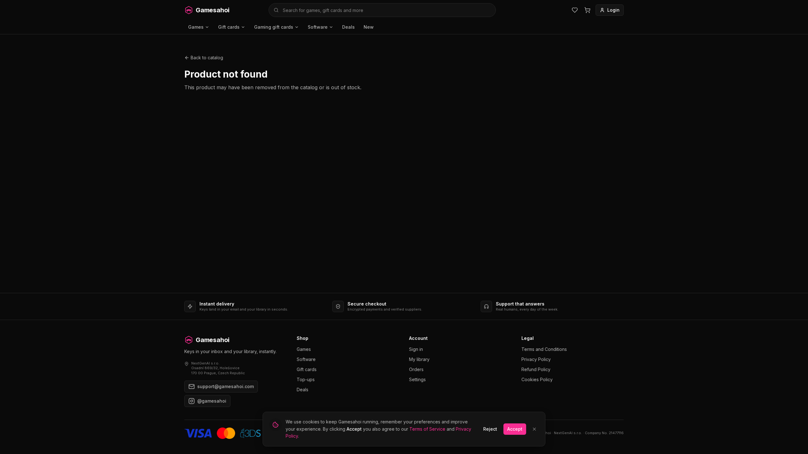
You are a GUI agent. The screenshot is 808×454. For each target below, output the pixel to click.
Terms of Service (427, 429)
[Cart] (587, 10)
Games (196, 27)
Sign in (416, 349)
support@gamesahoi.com (225, 386)
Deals (348, 27)
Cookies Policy (537, 379)
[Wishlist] (574, 10)
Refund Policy (535, 369)
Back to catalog (207, 57)
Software (318, 27)
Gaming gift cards (273, 27)
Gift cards (229, 27)
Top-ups (306, 379)
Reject (490, 429)
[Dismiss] (534, 429)
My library (419, 359)
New (369, 27)
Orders (416, 369)
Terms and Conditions (544, 349)
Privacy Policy (536, 359)
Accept (514, 429)
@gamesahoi (211, 401)
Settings (417, 379)
